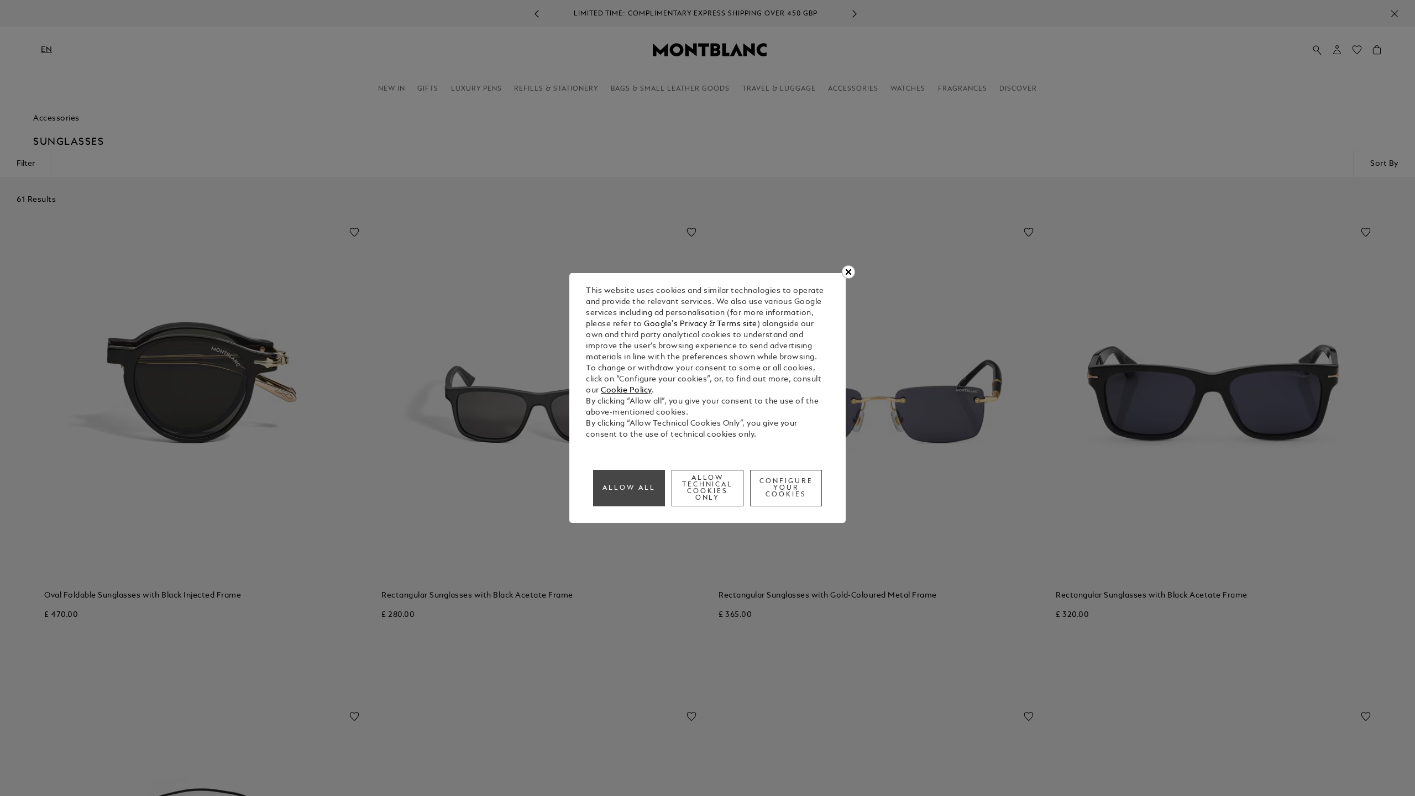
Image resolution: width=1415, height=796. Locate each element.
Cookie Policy (626, 390)
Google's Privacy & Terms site (700, 324)
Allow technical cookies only (707, 488)
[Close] (848, 272)
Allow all (629, 488)
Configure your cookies (786, 488)
